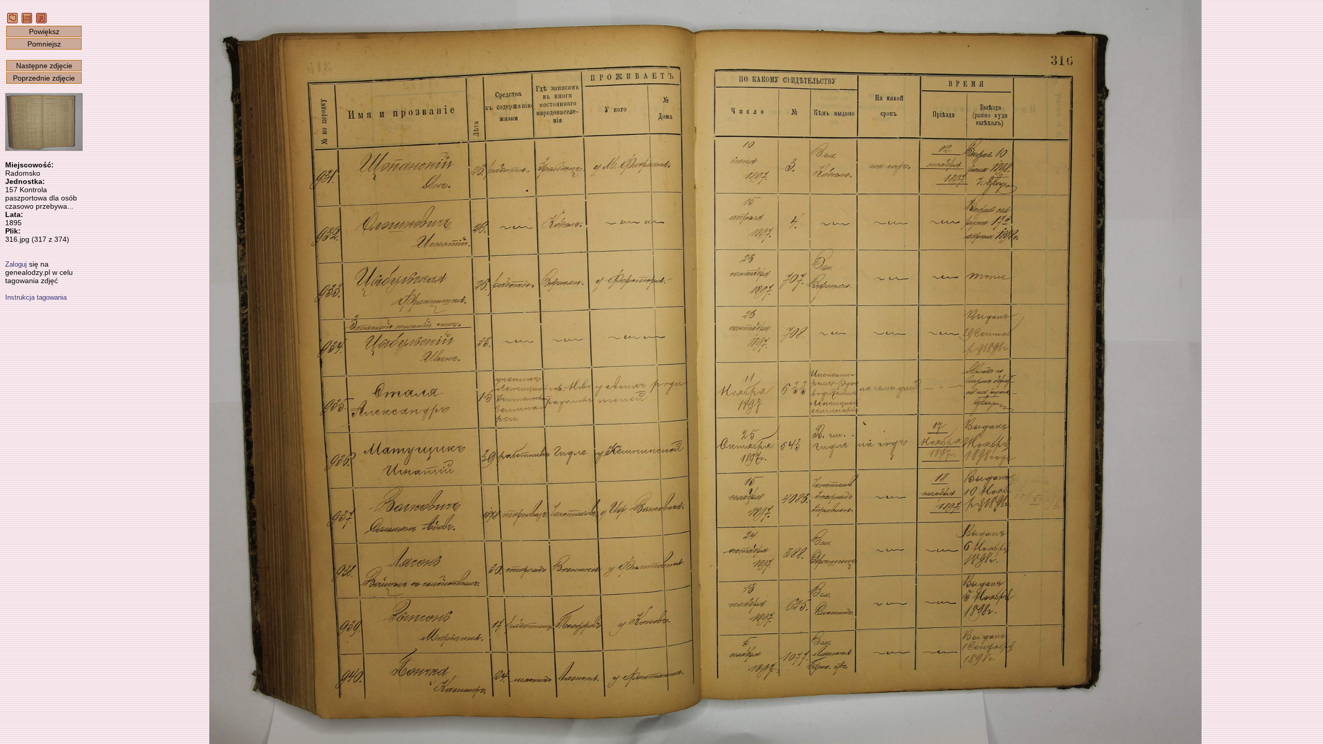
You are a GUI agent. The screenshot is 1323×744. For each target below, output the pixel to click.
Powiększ (44, 31)
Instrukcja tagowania (36, 297)
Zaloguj (16, 264)
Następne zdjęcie (44, 65)
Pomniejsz (44, 44)
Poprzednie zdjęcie (44, 78)
